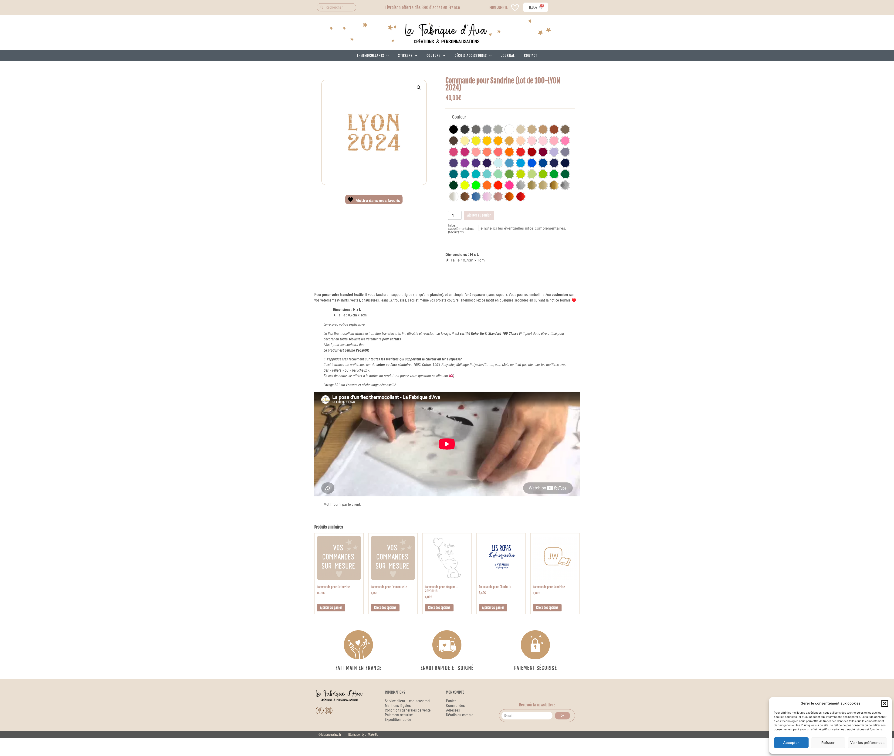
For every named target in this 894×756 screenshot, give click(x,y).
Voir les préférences (867, 742)
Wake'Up (373, 734)
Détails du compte (459, 715)
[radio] (453, 129)
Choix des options (385, 608)
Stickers (405, 55)
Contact (530, 55)
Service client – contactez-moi (407, 701)
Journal (508, 55)
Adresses (453, 710)
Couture (433, 55)
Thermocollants (370, 55)
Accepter (791, 742)
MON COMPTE (498, 7)
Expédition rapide (398, 719)
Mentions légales (398, 705)
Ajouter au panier (479, 215)
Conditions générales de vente (408, 710)
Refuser (828, 742)
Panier (451, 701)
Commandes (455, 705)
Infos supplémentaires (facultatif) (461, 229)
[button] (884, 703)
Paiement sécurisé (399, 715)
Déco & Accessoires (470, 55)
